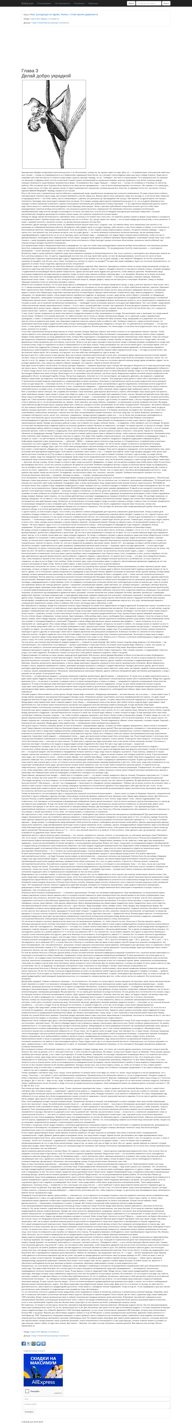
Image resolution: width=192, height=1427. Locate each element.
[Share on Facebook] (24, 1344)
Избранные (93, 3)
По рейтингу (79, 3)
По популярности (62, 3)
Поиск (166, 3)
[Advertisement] (96, 47)
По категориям (43, 3)
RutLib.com (27, 3)
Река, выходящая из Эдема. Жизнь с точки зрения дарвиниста (64, 14)
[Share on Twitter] (38, 1344)
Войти (131, 3)
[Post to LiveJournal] (29, 1344)
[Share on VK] (43, 1344)
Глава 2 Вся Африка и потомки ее (44, 18)
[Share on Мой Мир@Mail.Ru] (33, 1344)
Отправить (29, 1411)
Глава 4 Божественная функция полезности (50, 22)
